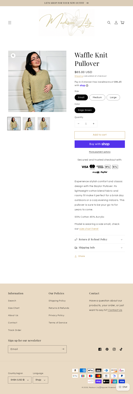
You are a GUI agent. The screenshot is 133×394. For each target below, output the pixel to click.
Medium (97, 97)
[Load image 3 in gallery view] (43, 123)
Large (113, 97)
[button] (9, 22)
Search (12, 301)
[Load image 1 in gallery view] (14, 123)
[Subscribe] (62, 349)
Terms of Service (58, 323)
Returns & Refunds (59, 308)
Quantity (79, 117)
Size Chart (14, 308)
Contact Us (115, 310)
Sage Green (85, 110)
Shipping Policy (57, 301)
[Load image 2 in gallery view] (29, 123)
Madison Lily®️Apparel (98, 387)
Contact (12, 323)
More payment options (99, 152)
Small (81, 97)
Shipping (79, 76)
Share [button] (81, 256)
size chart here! (89, 228)
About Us (13, 315)
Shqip (38, 380)
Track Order (14, 330)
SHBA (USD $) (18, 380)
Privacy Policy (56, 315)
